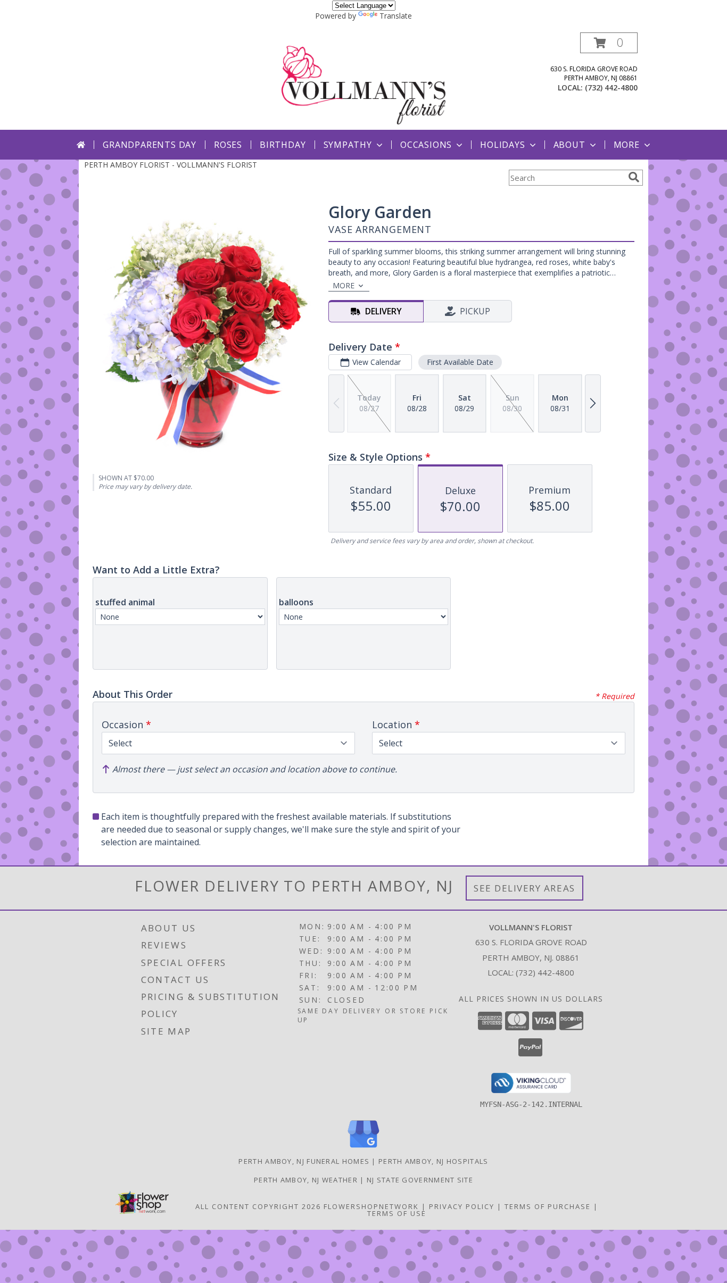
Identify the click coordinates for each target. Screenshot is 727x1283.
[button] (609, 42)
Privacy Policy (461, 1206)
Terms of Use (396, 1213)
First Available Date (460, 362)
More (627, 145)
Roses (228, 145)
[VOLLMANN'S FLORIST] (364, 81)
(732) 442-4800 (611, 87)
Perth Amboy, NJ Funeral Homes (303, 1161)
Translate (395, 16)
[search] (633, 177)
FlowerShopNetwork (371, 1206)
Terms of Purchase (548, 1206)
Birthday (282, 145)
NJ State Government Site (420, 1180)
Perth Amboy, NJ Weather (306, 1180)
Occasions (426, 145)
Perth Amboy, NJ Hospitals (433, 1161)
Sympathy (348, 145)
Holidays (502, 145)
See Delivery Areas (524, 888)
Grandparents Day (149, 145)
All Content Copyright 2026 (258, 1206)
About (569, 145)
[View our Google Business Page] (363, 1148)
